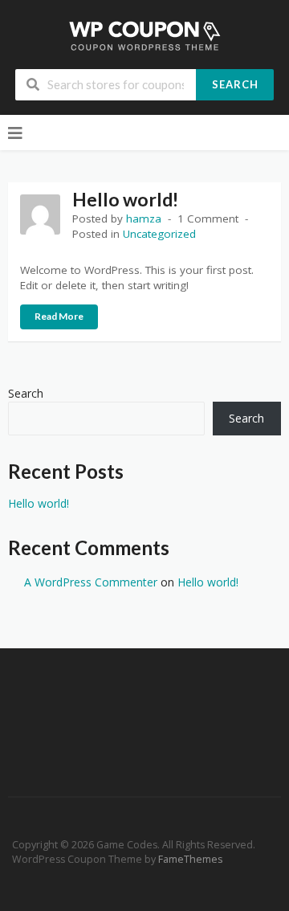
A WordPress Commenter (90, 582)
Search (235, 84)
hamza (143, 218)
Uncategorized (159, 234)
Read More (59, 316)
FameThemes (190, 859)
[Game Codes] (145, 35)
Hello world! (125, 199)
